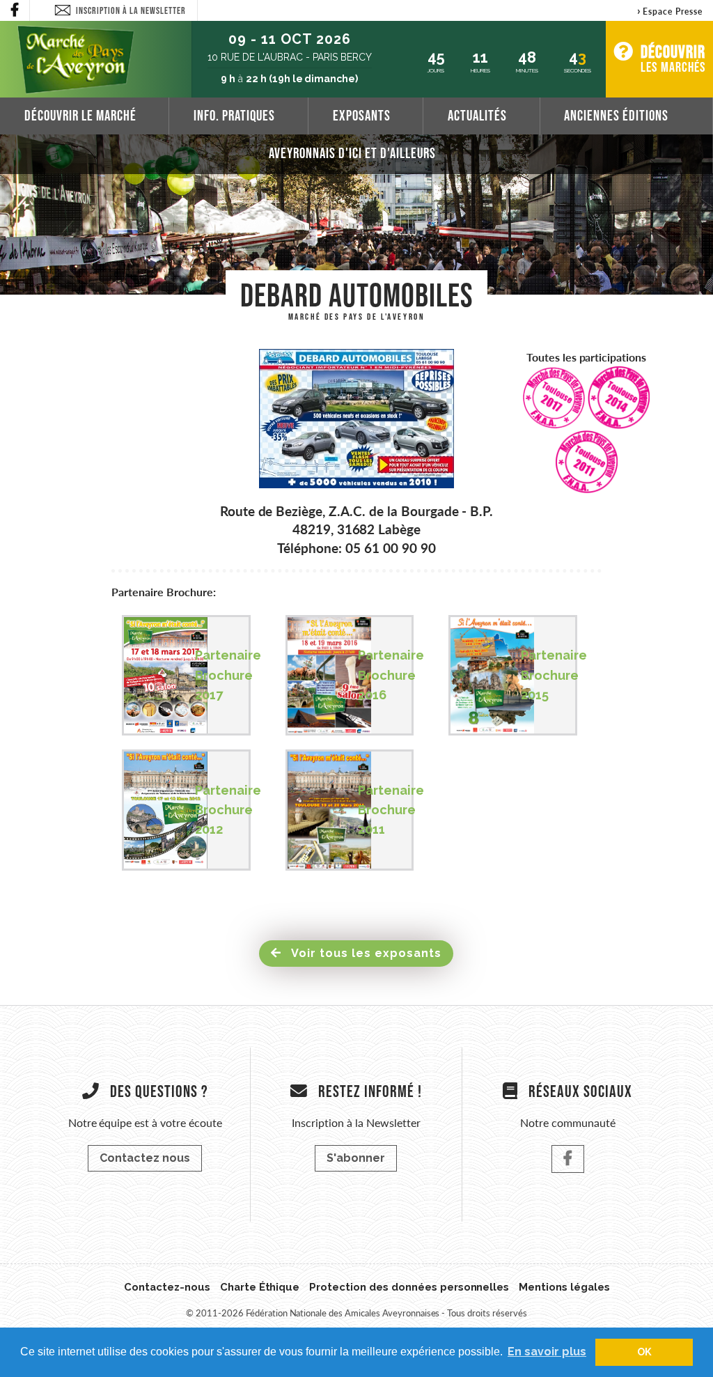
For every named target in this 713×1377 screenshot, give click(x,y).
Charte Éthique (260, 1287)
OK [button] (644, 1351)
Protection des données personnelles (409, 1287)
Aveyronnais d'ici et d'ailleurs (352, 153)
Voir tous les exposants (364, 953)
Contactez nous (145, 1158)
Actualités (477, 115)
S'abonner (356, 1158)
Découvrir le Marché (80, 115)
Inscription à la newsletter (131, 10)
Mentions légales (564, 1287)
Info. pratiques (234, 115)
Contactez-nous (167, 1287)
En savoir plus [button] (547, 1351)
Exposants (362, 115)
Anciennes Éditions (616, 115)
